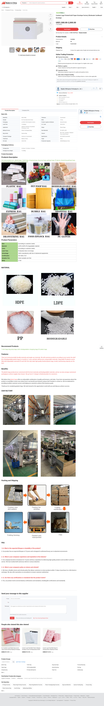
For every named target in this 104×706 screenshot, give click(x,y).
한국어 (63, 697)
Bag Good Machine (66, 684)
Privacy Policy (73, 700)
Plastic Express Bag (7, 688)
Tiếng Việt (84, 697)
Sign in (101, 3)
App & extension (85, 7)
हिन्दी (71, 697)
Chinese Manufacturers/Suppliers (35, 695)
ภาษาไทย (75, 697)
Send (12, 618)
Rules (101, 7)
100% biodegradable (31, 667)
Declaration (66, 700)
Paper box (54, 669)
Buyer (70, 7)
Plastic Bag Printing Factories (19, 684)
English (19, 697)
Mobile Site (83, 695)
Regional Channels (68, 695)
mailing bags (80, 669)
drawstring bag (55, 667)
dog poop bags (55, 664)
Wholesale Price (54, 695)
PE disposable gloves (31, 669)
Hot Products (17, 695)
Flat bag (79, 667)
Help (77, 7)
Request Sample (83, 32)
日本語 (67, 697)
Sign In (58, 104)
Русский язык (39, 697)
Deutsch (49, 697)
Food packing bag (81, 664)
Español (23, 697)
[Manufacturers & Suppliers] (9, 2)
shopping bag (4, 669)
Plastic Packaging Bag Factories (52, 684)
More (2, 690)
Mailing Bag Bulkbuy (27, 688)
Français (33, 697)
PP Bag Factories (6, 684)
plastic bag (3, 664)
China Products (24, 695)
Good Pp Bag (17, 688)
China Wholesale (46, 695)
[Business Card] (100, 116)
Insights (87, 695)
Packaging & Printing (9, 10)
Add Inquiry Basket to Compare (28, 55)
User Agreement (60, 700)
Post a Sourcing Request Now (40, 618)
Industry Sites (61, 695)
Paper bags (3, 667)
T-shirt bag (29, 664)
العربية (59, 697)
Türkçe (79, 697)
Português (28, 697)
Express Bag (25, 10)
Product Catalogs (21, 661)
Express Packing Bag (78, 684)
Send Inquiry (67, 29)
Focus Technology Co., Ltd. (43, 700)
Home (2, 10)
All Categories (6, 7)
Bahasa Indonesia (91, 697)
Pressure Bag (89, 684)
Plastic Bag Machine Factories (35, 684)
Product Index (76, 695)
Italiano (45, 697)
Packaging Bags (18, 10)
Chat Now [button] (92, 29)
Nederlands (54, 697)
